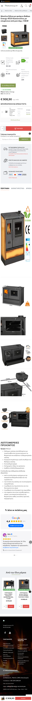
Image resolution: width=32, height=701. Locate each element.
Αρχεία (28, 188)
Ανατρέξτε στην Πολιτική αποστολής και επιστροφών (18, 154)
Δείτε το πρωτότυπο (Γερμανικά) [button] (13, 550)
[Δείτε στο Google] (4, 535)
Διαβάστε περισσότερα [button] (10, 547)
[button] (4, 28)
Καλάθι (23, 698)
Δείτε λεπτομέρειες (13, 166)
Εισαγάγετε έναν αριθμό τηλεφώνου (10, 136)
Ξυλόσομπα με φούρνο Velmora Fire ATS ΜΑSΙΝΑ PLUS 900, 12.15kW (24, 595)
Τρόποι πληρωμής (13, 177)
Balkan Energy (10, 92)
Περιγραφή (5, 188)
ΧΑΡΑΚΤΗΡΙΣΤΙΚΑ (17, 188)
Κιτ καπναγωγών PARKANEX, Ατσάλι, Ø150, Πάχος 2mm (12, 112)
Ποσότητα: (20, 108)
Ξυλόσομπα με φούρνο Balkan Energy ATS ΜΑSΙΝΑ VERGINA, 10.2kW (8, 595)
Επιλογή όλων (15, 120)
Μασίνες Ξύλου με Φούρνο (21, 10)
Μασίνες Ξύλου (8, 10)
